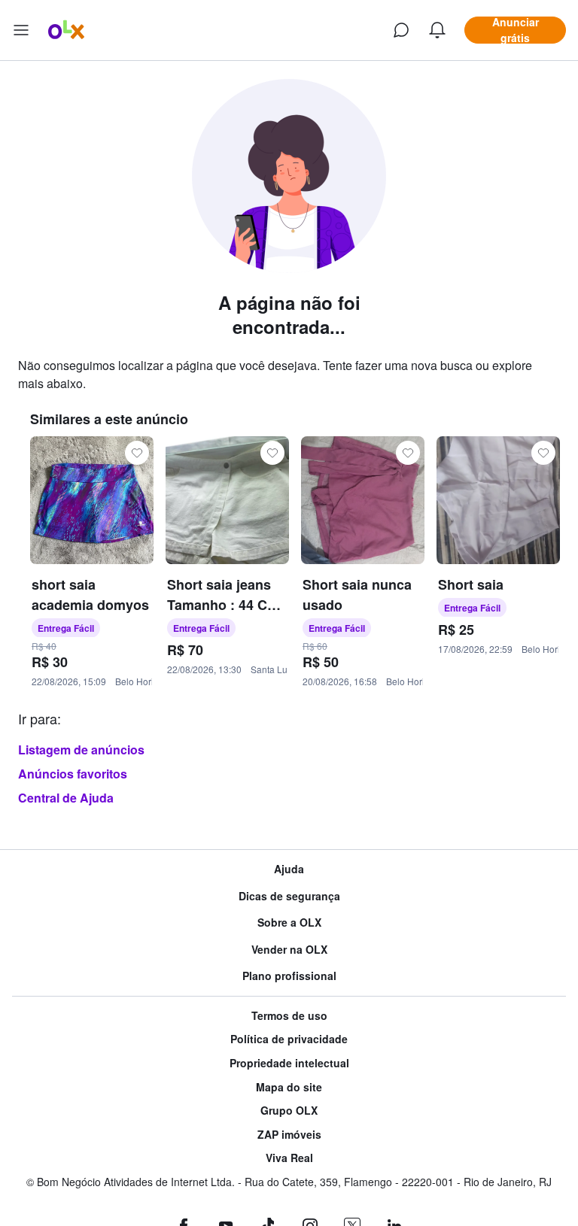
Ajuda (289, 869)
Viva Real (289, 1158)
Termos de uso (289, 1016)
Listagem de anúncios (81, 749)
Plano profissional (289, 976)
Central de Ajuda (66, 797)
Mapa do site (289, 1087)
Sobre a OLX (289, 922)
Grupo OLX (289, 1110)
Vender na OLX (289, 949)
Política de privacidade (289, 1039)
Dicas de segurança (289, 896)
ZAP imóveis (289, 1134)
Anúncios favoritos (72, 773)
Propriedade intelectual (289, 1063)
